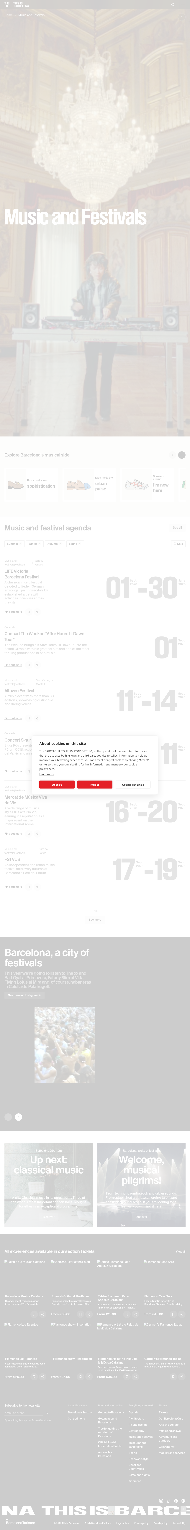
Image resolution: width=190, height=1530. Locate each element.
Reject (94, 784)
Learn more (46, 774)
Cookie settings (133, 784)
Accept (57, 784)
